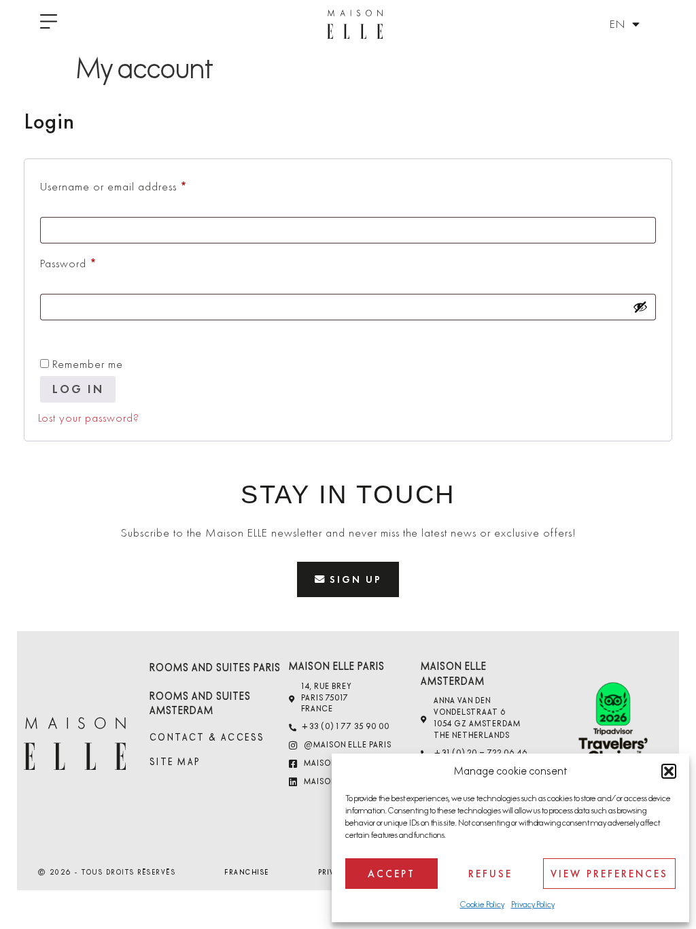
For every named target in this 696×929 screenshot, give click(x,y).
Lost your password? (88, 417)
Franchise (247, 872)
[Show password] (640, 306)
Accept (391, 874)
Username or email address (135, 184)
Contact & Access (207, 737)
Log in (78, 389)
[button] (669, 771)
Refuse (490, 874)
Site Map (175, 762)
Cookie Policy (482, 904)
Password (90, 261)
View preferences (609, 874)
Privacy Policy (533, 904)
